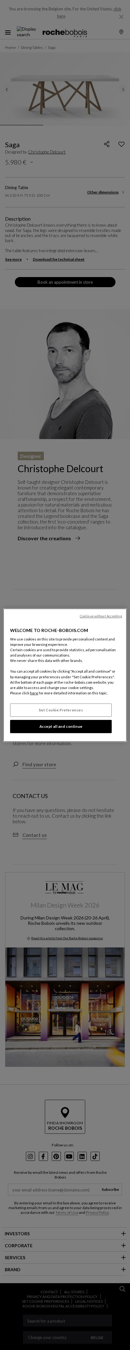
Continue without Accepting (101, 616)
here (34, 693)
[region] (65, 675)
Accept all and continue (61, 726)
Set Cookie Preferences (61, 710)
